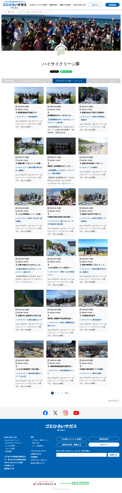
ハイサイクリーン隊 (22, 12)
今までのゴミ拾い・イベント (69, 80)
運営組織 (8, 451)
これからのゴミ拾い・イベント (35, 80)
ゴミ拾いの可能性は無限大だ (15, 456)
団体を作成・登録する (71, 444)
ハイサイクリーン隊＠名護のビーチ (28, 320)
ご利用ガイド (9, 465)
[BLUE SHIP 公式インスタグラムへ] (65, 413)
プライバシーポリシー (39, 460)
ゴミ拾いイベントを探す (38, 5)
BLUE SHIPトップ (37, 463)
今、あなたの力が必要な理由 (15, 459)
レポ (95, 80)
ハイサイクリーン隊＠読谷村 (90, 320)
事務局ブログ (9, 468)
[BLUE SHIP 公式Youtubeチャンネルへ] (76, 413)
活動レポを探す (65, 5)
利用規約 (34, 457)
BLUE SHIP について (12, 440)
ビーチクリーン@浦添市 (89, 167)
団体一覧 (11, 12)
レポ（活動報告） (38, 446)
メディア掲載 (10, 448)
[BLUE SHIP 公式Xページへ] (55, 413)
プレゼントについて (38, 451)
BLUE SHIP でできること (13, 443)
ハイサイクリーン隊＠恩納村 (26, 116)
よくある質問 (10, 446)
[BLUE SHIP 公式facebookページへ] (45, 413)
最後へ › (67, 393)
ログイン (104, 444)
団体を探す (53, 5)
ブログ (112, 80)
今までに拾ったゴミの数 (13, 462)
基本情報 (10, 80)
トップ (3, 12)
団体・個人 (36, 443)
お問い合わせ (36, 454)
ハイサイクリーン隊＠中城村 (90, 373)
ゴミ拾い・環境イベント (40, 440)
